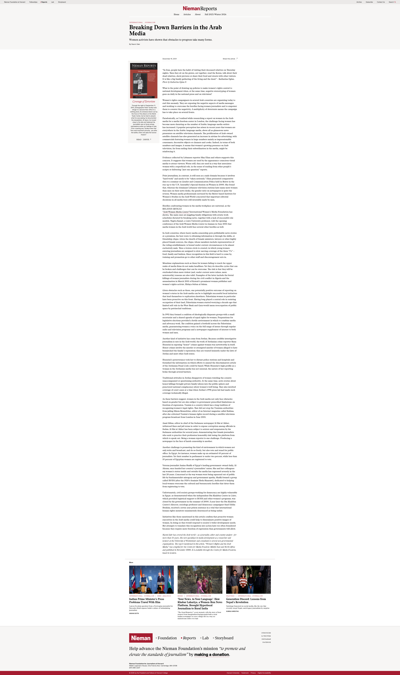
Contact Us (381, 2)
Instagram (266, 639)
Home (176, 15)
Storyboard (62, 2)
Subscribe (369, 2)
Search (391, 2)
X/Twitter (266, 636)
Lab (52, 2)
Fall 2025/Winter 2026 (215, 15)
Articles (187, 15)
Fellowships (33, 2)
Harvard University (233, 673)
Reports (44, 2)
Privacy (253, 673)
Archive (359, 2)
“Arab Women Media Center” (176, 212)
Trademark (245, 673)
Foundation (167, 638)
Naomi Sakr (135, 44)
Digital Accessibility (264, 673)
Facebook (266, 642)
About (198, 15)
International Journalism (142, 22)
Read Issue (142, 139)
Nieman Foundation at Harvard (14, 2)
